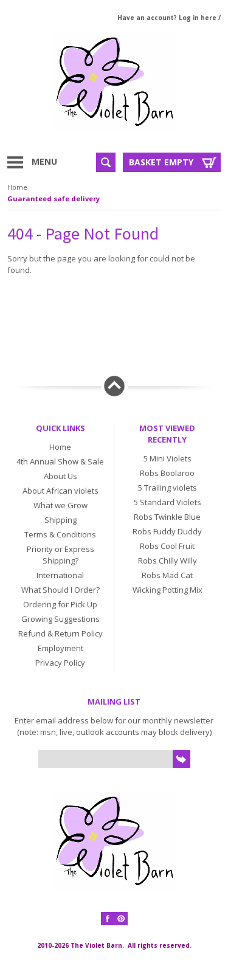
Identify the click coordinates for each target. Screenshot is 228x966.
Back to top (114, 386)
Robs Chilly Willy (167, 560)
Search (106, 162)
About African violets (60, 490)
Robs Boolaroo (167, 472)
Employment (60, 648)
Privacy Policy (60, 662)
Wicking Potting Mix (167, 589)
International (60, 575)
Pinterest (121, 918)
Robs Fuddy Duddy (167, 531)
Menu (44, 161)
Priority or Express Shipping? (60, 554)
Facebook (107, 918)
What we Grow (60, 505)
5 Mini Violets (167, 458)
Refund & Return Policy (60, 633)
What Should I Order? (60, 589)
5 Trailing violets (167, 487)
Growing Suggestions (60, 618)
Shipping (60, 519)
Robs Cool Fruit (167, 545)
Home (17, 186)
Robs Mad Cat (167, 575)
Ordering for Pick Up (60, 604)
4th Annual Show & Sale (60, 461)
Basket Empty (161, 162)
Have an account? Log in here (166, 17)
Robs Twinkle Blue (167, 516)
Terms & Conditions (60, 534)
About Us (60, 476)
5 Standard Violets (167, 502)
